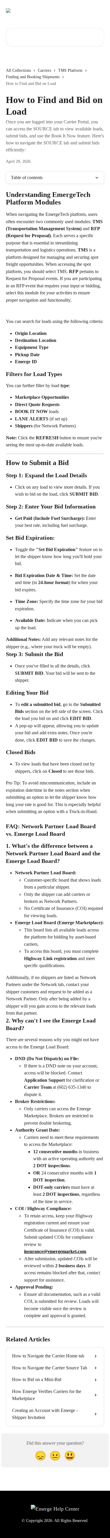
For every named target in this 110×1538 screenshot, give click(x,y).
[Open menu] (99, 10)
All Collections (18, 70)
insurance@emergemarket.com (55, 1251)
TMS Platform (70, 70)
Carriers (44, 70)
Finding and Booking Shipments (33, 77)
